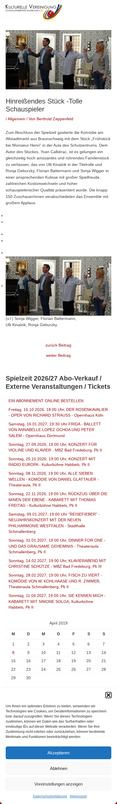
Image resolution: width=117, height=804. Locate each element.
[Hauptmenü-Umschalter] (105, 12)
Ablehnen (58, 768)
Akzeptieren (58, 752)
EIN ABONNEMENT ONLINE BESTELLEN (46, 401)
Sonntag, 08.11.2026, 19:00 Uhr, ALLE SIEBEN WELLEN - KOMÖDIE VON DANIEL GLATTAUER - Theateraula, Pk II (54, 479)
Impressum (78, 796)
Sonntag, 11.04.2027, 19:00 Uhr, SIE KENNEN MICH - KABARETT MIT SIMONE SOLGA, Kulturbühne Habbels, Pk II (57, 601)
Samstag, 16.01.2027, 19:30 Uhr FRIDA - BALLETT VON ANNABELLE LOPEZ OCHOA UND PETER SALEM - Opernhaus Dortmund (55, 430)
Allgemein (16, 119)
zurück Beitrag (58, 345)
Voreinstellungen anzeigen (58, 784)
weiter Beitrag (58, 356)
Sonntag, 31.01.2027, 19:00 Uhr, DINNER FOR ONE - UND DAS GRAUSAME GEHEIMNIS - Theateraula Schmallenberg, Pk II (57, 546)
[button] (108, 695)
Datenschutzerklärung (50, 796)
